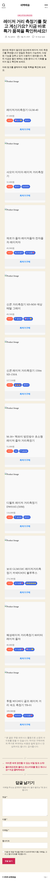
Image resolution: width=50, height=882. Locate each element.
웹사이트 (6, 841)
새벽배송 (25, 5)
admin (13, 37)
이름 (4, 819)
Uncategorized (25, 15)
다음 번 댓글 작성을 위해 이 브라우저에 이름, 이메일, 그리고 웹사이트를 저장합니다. (26, 853)
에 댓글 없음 (40, 37)
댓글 (4, 797)
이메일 (5, 830)
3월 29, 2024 (25, 37)
